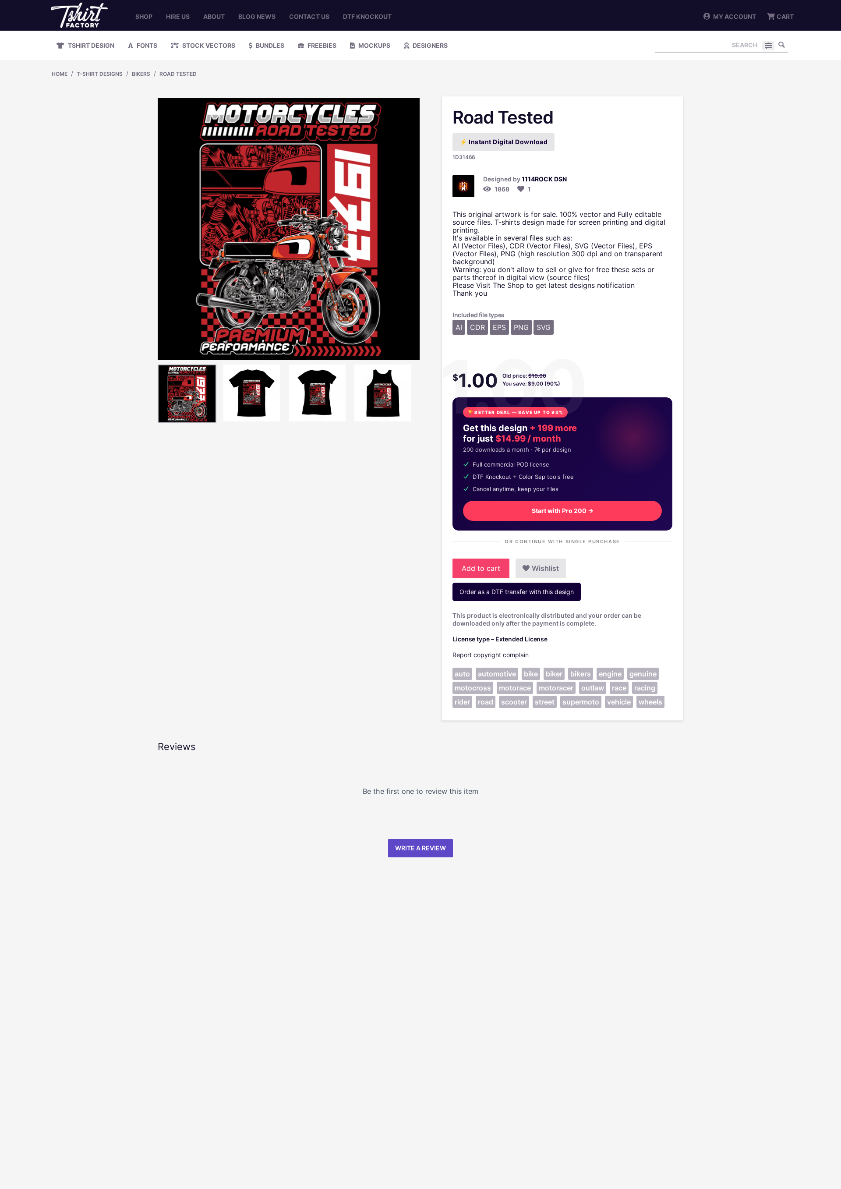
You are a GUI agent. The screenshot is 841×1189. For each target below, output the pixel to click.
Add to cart (481, 568)
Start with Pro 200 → (563, 510)
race (619, 687)
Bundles (269, 45)
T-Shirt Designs (100, 74)
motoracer (556, 687)
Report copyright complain (490, 654)
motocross (473, 687)
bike (531, 673)
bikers (580, 673)
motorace (515, 687)
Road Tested (178, 74)
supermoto (580, 701)
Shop (143, 16)
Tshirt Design (90, 45)
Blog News (257, 16)
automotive (497, 673)
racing (644, 687)
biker (554, 673)
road (485, 701)
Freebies (321, 45)
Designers (429, 45)
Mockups (373, 45)
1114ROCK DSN (544, 179)
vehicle (619, 701)
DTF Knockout (367, 16)
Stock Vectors (208, 45)
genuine (643, 673)
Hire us (178, 16)
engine (610, 673)
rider (462, 701)
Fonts (146, 45)
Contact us (309, 16)
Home (59, 74)
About (214, 16)
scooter (514, 701)
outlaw (592, 687)
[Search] (781, 44)
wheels (650, 701)
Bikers (141, 74)
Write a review (420, 848)
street (545, 701)
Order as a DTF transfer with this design (516, 591)
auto (462, 673)
